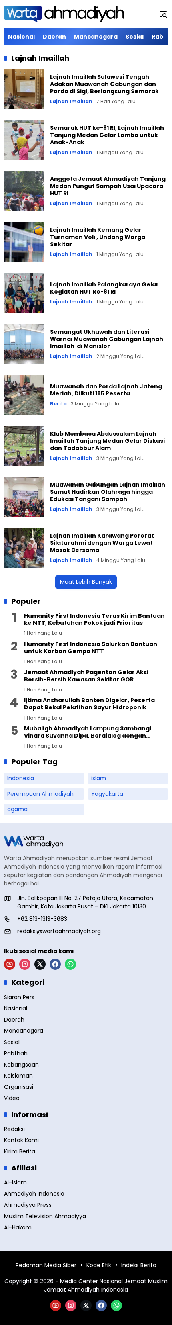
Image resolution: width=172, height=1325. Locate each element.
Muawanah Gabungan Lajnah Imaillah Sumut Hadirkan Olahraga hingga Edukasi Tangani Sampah (107, 492)
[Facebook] (55, 964)
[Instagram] (24, 964)
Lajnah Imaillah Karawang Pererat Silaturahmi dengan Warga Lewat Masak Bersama (102, 543)
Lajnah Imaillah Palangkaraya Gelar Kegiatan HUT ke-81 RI (104, 288)
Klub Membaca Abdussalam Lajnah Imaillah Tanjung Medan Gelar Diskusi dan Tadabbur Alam (107, 441)
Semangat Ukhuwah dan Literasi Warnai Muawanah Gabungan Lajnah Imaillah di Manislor (106, 339)
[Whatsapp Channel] (70, 964)
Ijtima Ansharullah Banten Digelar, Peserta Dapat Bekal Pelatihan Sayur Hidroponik (89, 704)
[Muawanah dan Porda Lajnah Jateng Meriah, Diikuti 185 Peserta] (24, 395)
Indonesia (20, 778)
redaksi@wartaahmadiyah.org (59, 931)
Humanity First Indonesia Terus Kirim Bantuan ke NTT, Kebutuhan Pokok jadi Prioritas (94, 619)
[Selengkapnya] (86, 841)
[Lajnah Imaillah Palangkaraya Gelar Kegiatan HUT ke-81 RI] (24, 293)
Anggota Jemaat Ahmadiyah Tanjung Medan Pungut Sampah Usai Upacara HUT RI (108, 186)
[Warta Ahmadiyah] (64, 14)
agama (17, 809)
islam (98, 778)
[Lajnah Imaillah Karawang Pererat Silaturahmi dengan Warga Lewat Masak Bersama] (24, 548)
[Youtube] (9, 964)
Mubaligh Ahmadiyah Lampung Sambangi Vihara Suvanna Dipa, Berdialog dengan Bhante (87, 732)
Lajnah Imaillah (71, 101)
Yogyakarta (107, 794)
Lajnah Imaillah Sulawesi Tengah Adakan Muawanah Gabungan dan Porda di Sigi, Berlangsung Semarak (104, 84)
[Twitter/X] (40, 964)
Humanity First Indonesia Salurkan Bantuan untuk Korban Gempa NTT (90, 647)
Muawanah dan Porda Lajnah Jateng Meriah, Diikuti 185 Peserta (106, 389)
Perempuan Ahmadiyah (40, 794)
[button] (163, 14)
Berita (58, 404)
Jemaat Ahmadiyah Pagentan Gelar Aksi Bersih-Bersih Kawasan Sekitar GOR (86, 676)
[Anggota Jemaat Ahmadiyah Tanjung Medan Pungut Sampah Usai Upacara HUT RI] (24, 191)
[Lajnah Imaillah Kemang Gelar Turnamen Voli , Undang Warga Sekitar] (24, 242)
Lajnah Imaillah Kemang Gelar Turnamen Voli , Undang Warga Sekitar (97, 237)
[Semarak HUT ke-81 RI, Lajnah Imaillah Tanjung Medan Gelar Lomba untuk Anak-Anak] (24, 140)
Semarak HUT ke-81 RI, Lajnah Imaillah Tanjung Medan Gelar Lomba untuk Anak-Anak (107, 135)
